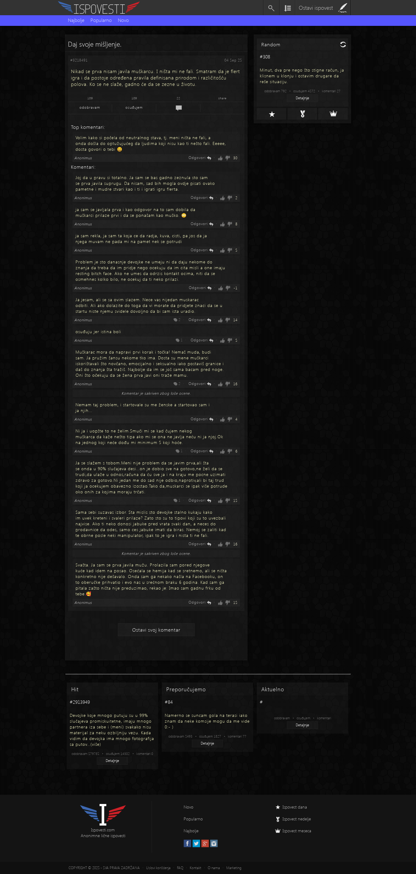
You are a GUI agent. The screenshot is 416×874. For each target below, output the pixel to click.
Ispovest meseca (297, 830)
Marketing (233, 867)
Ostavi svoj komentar (156, 629)
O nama (214, 867)
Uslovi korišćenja (158, 867)
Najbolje (76, 20)
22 (178, 98)
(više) (95, 744)
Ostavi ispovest (316, 7)
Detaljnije (302, 98)
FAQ (180, 867)
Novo (123, 20)
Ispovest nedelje (297, 819)
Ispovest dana (295, 807)
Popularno (101, 20)
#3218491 (79, 60)
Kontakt (195, 867)
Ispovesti (101, 7)
